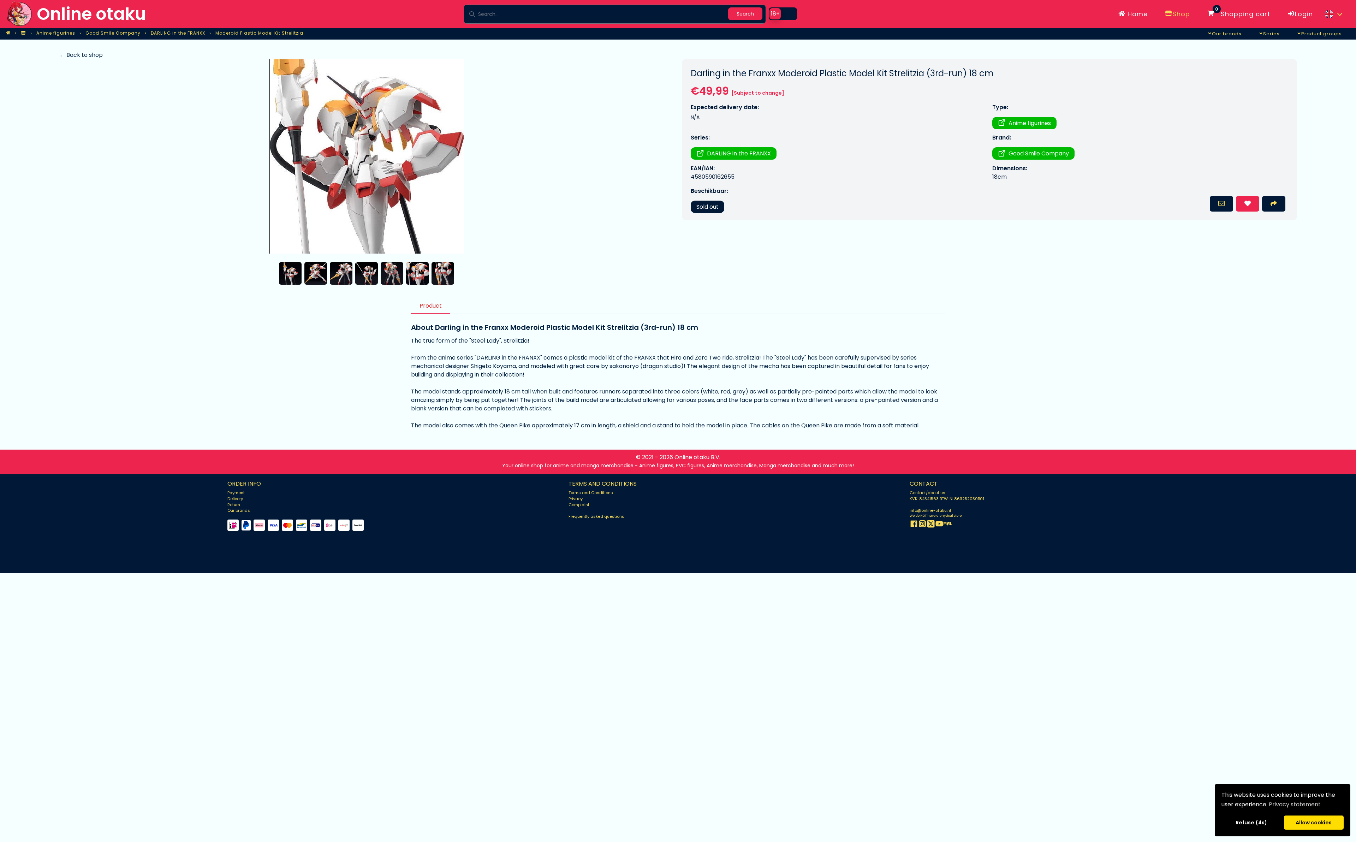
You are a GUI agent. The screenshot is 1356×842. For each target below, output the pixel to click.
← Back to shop (81, 55)
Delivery (235, 499)
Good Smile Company (1039, 153)
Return (233, 505)
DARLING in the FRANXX (739, 153)
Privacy (576, 499)
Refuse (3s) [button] (1251, 822)
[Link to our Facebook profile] (914, 525)
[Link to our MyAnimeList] (948, 525)
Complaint (579, 505)
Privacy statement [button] (1295, 804)
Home (1136, 14)
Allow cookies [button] (1314, 822)
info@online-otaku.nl (930, 510)
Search (745, 13)
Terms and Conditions (591, 493)
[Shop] (23, 33)
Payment (236, 493)
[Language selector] (1333, 14)
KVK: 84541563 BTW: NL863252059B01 (947, 499)
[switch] (783, 13)
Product (431, 306)
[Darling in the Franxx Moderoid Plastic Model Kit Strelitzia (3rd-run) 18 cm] (366, 156)
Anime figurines (1030, 123)
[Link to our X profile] (931, 525)
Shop (1181, 14)
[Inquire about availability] (1221, 204)
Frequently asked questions (596, 516)
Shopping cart (1242, 12)
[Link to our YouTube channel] (939, 525)
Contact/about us (927, 493)
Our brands (238, 510)
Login (1304, 14)
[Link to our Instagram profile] (922, 525)
